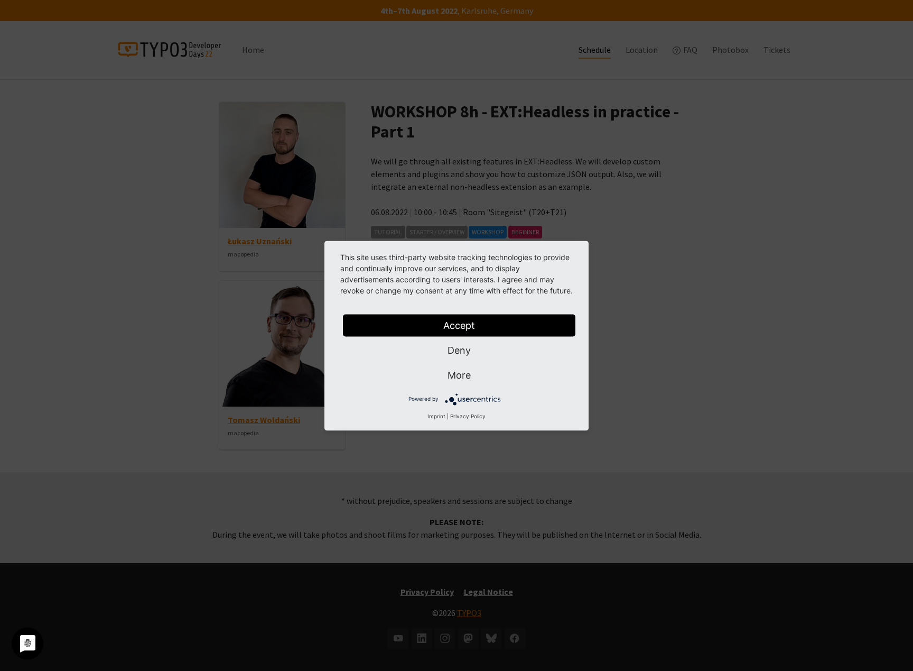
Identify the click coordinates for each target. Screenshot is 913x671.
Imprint (436, 415)
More (459, 374)
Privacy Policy (468, 415)
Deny (459, 349)
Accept (459, 324)
